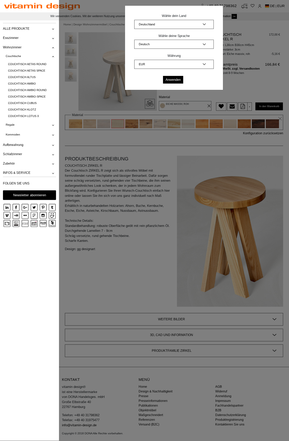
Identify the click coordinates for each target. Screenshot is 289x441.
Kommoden (13, 134)
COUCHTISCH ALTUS (22, 77)
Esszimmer (10, 38)
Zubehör (9, 163)
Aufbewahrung (13, 144)
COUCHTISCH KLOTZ (22, 109)
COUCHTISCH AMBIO (22, 83)
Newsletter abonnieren (29, 195)
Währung (174, 56)
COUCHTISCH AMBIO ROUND (27, 90)
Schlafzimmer (12, 154)
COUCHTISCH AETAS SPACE (26, 70)
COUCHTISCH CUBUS (22, 103)
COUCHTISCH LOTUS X (23, 116)
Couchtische (13, 56)
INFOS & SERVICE (16, 172)
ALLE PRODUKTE (16, 28)
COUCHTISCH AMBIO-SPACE (27, 96)
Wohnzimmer (12, 47)
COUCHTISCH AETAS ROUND (27, 64)
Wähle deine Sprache (174, 36)
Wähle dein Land (174, 16)
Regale (10, 124)
